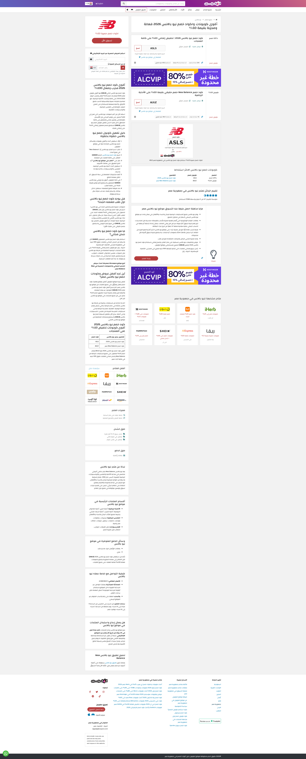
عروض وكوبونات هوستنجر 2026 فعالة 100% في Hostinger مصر (139, 694)
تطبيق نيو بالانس (111, 662)
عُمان (219, 697)
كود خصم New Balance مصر (166, 180)
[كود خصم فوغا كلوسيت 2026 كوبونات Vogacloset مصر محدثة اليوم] (92, 400)
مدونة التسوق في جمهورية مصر (177, 692)
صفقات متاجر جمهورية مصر (177, 687)
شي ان (165, 342)
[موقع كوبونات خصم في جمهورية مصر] (216, 19)
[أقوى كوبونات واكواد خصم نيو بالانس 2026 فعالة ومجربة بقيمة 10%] (176, 140)
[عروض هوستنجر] (176, 78)
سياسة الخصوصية (181, 706)
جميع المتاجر (207, 9)
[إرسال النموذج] (123, 68)
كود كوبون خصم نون (179, 716)
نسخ (138, 48)
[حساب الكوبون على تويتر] (97, 692)
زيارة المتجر (146, 258)
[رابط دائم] (202, 62)
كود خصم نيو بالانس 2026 (166, 177)
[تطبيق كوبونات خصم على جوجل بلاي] (132, 10)
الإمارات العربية (216, 687)
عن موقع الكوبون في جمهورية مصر (179, 701)
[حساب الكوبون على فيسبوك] (90, 692)
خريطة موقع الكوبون (179, 697)
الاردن (219, 707)
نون (165, 318)
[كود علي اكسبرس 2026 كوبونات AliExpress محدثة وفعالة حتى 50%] (188, 330)
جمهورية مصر (216, 704)
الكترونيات (152, 9)
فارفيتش (142, 339)
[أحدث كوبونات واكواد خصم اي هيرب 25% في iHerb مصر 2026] (210, 309)
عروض (197, 9)
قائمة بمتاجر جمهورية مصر (178, 684)
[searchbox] (156, 3)
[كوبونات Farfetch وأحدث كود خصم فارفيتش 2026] (142, 330)
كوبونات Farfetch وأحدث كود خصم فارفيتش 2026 (144, 707)
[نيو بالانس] (107, 24)
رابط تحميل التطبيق (96, 709)
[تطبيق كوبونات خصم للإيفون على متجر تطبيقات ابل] (127, 10)
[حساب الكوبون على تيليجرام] (93, 696)
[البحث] (124, 3)
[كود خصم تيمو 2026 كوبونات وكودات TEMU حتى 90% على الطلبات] (188, 309)
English (100, 4)
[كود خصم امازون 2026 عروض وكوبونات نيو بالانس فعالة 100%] (121, 400)
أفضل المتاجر (119, 368)
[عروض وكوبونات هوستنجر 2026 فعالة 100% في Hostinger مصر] (142, 309)
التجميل (162, 9)
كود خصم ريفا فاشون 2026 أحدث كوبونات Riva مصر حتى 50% (140, 697)
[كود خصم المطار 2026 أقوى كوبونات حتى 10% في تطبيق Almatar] (106, 400)
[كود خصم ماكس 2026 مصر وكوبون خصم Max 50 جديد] (92, 391)
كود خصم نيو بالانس (109, 154)
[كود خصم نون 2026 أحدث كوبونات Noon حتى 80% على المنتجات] (165, 309)
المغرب (218, 711)
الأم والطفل (173, 9)
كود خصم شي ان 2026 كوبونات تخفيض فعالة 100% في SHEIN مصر (138, 704)
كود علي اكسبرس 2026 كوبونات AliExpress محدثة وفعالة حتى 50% (137, 701)
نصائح (190, 9)
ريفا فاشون (210, 339)
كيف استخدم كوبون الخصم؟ (177, 709)
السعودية (217, 684)
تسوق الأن (107, 40)
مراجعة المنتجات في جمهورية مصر (180, 721)
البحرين (218, 694)
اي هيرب (210, 318)
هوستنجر (141, 320)
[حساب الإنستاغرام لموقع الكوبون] (103, 692)
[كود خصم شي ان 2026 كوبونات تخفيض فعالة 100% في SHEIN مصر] (165, 330)
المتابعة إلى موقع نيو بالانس (150, 57)
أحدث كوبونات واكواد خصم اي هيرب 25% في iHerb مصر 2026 (140, 684)
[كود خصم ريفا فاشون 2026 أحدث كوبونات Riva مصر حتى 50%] (210, 330)
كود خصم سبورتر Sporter (178, 725)
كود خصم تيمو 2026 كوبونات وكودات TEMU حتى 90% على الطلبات (138, 687)
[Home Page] (212, 3)
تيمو (187, 320)
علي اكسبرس (187, 339)
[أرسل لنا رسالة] (6, 753)
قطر (219, 701)
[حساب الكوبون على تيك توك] (99, 696)
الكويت (218, 691)
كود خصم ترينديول (181, 713)
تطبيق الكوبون (140, 9)
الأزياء (182, 9)
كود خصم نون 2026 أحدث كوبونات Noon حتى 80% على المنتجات (139, 691)
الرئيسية (218, 9)
